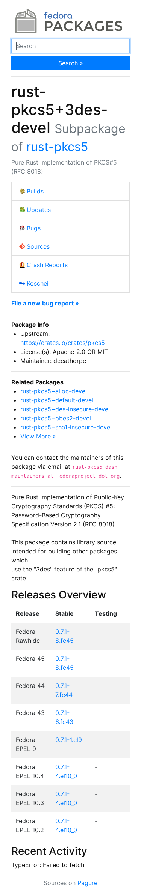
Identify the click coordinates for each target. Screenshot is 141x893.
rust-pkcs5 (57, 146)
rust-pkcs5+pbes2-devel (55, 418)
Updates (39, 209)
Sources (38, 246)
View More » (38, 436)
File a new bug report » (45, 303)
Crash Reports (47, 265)
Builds (35, 191)
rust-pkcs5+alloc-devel (53, 391)
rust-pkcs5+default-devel (56, 400)
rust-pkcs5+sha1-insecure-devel (66, 427)
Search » (70, 63)
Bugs (34, 228)
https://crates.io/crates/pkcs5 (62, 342)
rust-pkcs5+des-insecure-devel (65, 409)
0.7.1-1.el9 (68, 739)
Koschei (38, 283)
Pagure (87, 883)
